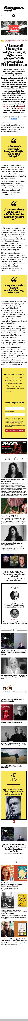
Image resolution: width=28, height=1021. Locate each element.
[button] (1, 15)
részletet (19, 108)
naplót (21, 106)
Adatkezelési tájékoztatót (11, 423)
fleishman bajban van (18, 40)
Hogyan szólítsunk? (10, 411)
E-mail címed (8, 406)
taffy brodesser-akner (9, 40)
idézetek (8, 42)
